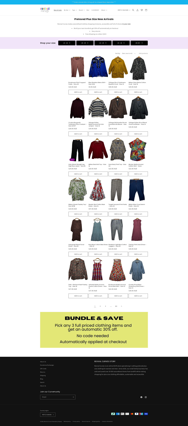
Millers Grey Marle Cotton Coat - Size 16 (137, 83)
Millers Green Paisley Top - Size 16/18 (78, 205)
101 (116, 306)
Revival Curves (48, 421)
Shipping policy (96, 421)
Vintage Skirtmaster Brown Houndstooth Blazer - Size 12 (118, 124)
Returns (42, 372)
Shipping (43, 375)
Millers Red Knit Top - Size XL (97, 165)
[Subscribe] (73, 397)
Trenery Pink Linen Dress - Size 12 (137, 245)
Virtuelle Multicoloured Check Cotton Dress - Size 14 (98, 286)
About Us (43, 362)
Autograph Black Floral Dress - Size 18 (76, 245)
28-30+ (138, 43)
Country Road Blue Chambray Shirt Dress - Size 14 (137, 286)
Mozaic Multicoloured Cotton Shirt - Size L (136, 165)
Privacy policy (76, 421)
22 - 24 (101, 43)
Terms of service (86, 421)
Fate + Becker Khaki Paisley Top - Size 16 (78, 285)
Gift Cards (43, 368)
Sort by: (117, 53)
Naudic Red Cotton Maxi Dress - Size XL (97, 205)
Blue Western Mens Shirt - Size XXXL (97, 83)
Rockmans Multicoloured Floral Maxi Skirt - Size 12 (117, 285)
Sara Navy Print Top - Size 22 (117, 165)
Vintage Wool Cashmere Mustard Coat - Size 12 (117, 83)
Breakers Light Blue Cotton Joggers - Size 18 (118, 245)
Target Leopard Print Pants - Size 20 (118, 205)
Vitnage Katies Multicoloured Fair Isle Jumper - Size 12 (96, 124)
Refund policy (67, 421)
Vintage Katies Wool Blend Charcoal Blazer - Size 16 (138, 123)
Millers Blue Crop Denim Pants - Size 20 (137, 205)
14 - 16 (65, 43)
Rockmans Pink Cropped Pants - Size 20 (77, 83)
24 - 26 (120, 43)
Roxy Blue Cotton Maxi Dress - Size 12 (98, 245)
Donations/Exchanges (47, 365)
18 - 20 (83, 43)
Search (42, 382)
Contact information (107, 421)
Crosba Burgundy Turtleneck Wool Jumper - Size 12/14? (77, 124)
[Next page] (121, 306)
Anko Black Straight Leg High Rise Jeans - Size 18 (77, 165)
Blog (41, 379)
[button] (67, 10)
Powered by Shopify (57, 421)
